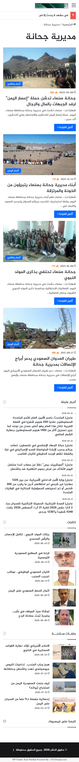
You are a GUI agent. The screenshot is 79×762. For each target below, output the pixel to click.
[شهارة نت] (51, 6)
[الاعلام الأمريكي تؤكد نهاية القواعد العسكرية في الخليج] (64, 652)
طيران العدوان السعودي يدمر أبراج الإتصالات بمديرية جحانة (45, 361)
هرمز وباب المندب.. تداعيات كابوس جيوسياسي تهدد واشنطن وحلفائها (27, 666)
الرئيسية (67, 24)
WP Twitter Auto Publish (24, 760)
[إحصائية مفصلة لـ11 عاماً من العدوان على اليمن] (64, 705)
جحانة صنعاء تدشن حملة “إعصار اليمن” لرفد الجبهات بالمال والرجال (41, 101)
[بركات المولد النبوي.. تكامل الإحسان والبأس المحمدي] (64, 540)
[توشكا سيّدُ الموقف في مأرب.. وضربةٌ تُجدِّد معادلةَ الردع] (64, 617)
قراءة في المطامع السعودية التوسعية (32, 555)
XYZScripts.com (59, 760)
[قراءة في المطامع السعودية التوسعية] (64, 559)
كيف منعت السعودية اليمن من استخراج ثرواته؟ (30, 685)
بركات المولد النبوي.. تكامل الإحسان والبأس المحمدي (27, 536)
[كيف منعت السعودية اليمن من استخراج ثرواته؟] (64, 686)
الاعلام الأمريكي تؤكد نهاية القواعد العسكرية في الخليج (27, 648)
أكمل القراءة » (65, 127)
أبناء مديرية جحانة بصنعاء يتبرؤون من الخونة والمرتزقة (41, 188)
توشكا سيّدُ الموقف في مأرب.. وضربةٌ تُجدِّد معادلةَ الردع (31, 613)
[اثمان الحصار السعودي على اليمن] (64, 598)
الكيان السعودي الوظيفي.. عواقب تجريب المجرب (28, 574)
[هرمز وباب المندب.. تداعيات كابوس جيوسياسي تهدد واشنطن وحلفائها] (64, 670)
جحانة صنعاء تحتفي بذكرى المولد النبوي (45, 275)
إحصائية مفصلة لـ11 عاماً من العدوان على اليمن (27, 701)
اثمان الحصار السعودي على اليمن (29, 590)
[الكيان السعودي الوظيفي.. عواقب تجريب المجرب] (64, 578)
